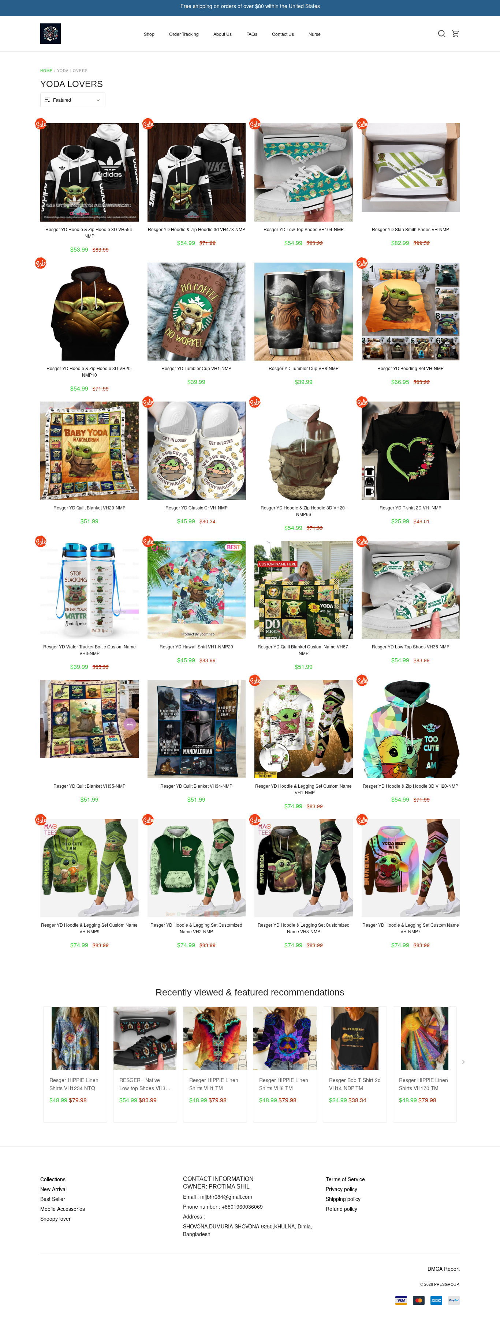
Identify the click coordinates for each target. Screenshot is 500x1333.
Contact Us (283, 34)
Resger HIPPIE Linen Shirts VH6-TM (283, 1084)
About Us (222, 34)
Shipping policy (343, 1198)
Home (46, 70)
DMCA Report (444, 1268)
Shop (149, 34)
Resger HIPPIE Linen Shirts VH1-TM (213, 1084)
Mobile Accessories (62, 1208)
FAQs (251, 34)
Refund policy (341, 1208)
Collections (53, 1179)
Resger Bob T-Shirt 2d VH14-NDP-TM (355, 1084)
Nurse (315, 34)
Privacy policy (341, 1189)
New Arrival (53, 1189)
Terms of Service (345, 1179)
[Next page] (464, 1063)
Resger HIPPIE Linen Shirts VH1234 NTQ (73, 1084)
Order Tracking (184, 34)
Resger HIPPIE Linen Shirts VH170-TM (423, 1084)
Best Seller (52, 1198)
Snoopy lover (55, 1218)
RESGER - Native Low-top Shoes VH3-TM (143, 1084)
